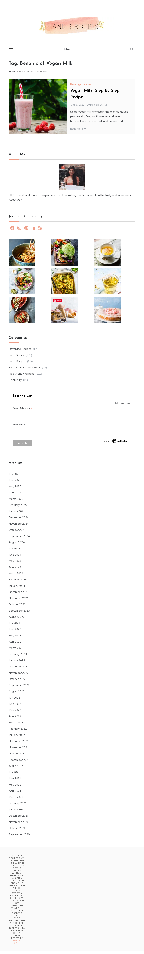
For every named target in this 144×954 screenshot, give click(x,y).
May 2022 (15, 710)
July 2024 (14, 548)
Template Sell (17, 941)
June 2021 (15, 778)
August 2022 (17, 691)
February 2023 (18, 654)
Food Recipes (17, 361)
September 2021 (19, 759)
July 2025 (14, 474)
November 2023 (19, 598)
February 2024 (18, 579)
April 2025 (15, 492)
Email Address (22, 408)
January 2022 (17, 735)
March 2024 (16, 573)
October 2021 (17, 753)
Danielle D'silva (98, 104)
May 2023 (15, 635)
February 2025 (18, 505)
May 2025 (15, 486)
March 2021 (16, 797)
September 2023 (19, 610)
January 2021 (17, 809)
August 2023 (17, 616)
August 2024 (17, 542)
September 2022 (19, 685)
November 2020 (19, 822)
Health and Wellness (21, 373)
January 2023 (17, 660)
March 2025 (16, 498)
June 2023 (15, 629)
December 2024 (19, 517)
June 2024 (15, 554)
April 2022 (15, 716)
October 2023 (17, 604)
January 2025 (17, 511)
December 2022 (19, 666)
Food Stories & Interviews (25, 367)
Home (12, 71)
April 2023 (15, 641)
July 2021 (14, 772)
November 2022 (19, 672)
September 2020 (19, 834)
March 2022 (16, 722)
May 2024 (15, 561)
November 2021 (19, 747)
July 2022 (14, 697)
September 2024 (19, 536)
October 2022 (17, 679)
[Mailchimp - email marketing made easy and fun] (115, 442)
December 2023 (19, 592)
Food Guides (16, 355)
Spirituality (15, 380)
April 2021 (15, 790)
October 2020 (17, 828)
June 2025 (15, 480)
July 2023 (14, 623)
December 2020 (19, 815)
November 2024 (19, 523)
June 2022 (15, 703)
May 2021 (15, 784)
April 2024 (15, 567)
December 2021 (19, 741)
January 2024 (17, 585)
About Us (14, 199)
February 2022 (18, 728)
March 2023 (16, 648)
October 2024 (17, 529)
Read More (77, 128)
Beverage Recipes (80, 84)
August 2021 (17, 766)
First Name (19, 424)
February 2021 (18, 803)
